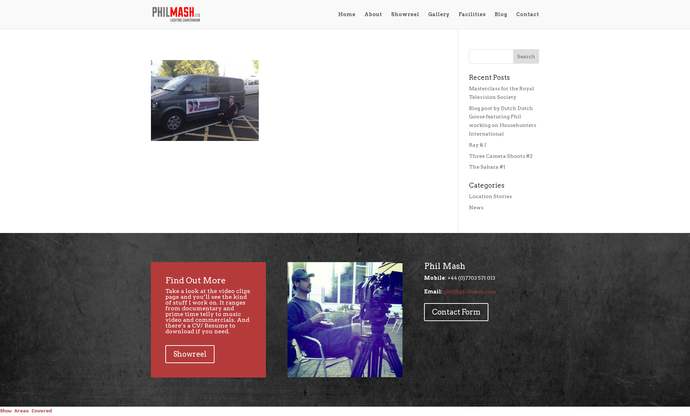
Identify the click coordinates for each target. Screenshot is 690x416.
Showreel (405, 14)
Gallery (439, 14)
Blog (500, 14)
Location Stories (490, 196)
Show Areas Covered (26, 411)
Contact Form (456, 312)
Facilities (472, 14)
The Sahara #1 (487, 167)
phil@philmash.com (469, 291)
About (373, 14)
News (476, 207)
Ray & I (477, 145)
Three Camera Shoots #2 (501, 156)
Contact (527, 14)
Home (346, 14)
